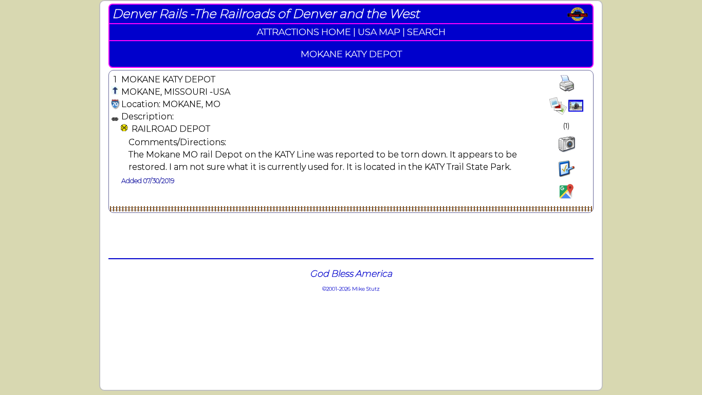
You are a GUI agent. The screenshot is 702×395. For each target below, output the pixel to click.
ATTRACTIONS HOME (304, 31)
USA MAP (379, 31)
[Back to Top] (115, 92)
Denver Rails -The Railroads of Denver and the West (265, 13)
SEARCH (426, 31)
